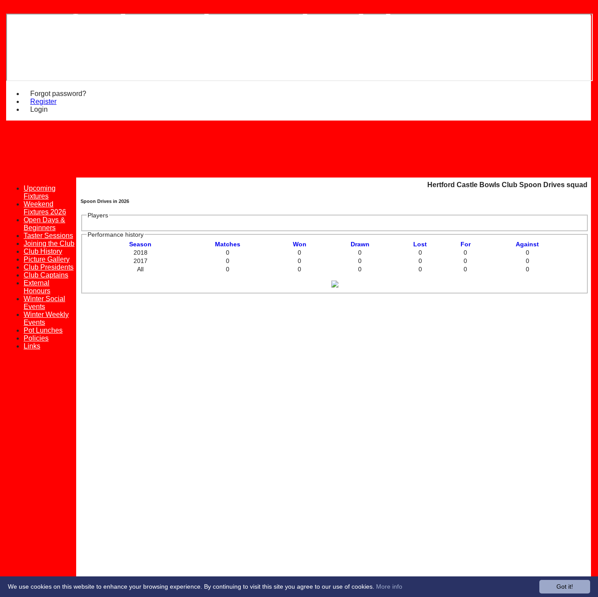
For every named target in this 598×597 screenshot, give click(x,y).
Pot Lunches (43, 330)
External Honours (37, 287)
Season (140, 244)
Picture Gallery (47, 259)
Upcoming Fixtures (40, 192)
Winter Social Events (44, 302)
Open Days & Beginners (44, 223)
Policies (36, 338)
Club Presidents (49, 267)
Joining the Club (49, 243)
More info (389, 586)
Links (32, 346)
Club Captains (46, 275)
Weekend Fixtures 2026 (45, 208)
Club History (43, 251)
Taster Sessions (48, 235)
